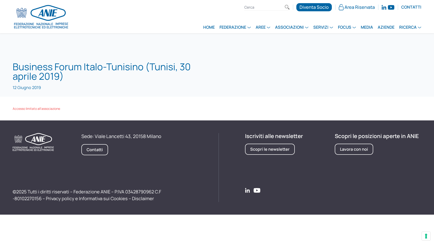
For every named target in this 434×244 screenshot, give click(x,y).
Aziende (386, 27)
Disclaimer (143, 198)
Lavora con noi (354, 149)
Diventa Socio (314, 7)
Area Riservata (359, 7)
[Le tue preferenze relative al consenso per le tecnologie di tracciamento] (426, 236)
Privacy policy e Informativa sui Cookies (87, 198)
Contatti (411, 7)
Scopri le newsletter (270, 149)
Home (209, 27)
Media (367, 27)
